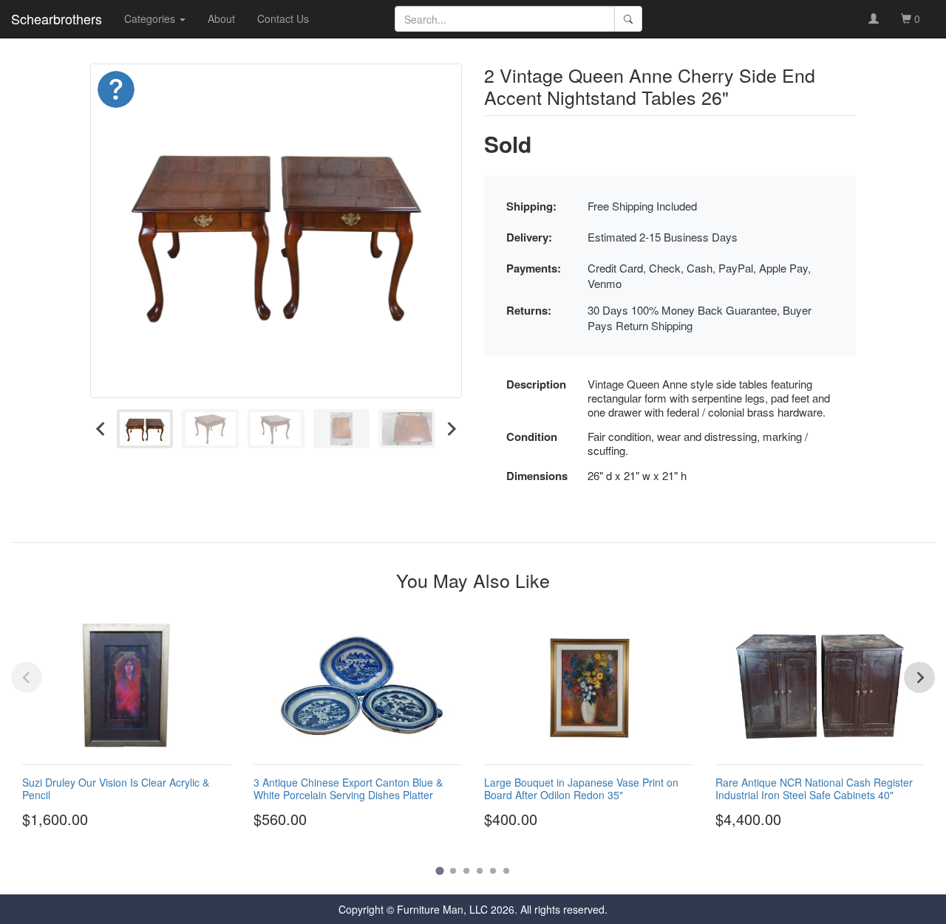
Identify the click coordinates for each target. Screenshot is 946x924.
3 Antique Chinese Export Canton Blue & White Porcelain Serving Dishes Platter (348, 788)
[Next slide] (451, 428)
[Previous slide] (26, 677)
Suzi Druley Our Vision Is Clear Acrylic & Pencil (115, 788)
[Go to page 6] (506, 871)
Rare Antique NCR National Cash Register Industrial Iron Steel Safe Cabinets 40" (814, 788)
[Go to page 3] (466, 871)
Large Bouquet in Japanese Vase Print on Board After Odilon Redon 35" (581, 788)
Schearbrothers (56, 18)
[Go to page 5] (493, 871)
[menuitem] (145, 428)
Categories (151, 18)
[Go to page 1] (439, 870)
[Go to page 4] (480, 871)
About (221, 18)
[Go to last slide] (101, 428)
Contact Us (283, 18)
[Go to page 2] (453, 871)
